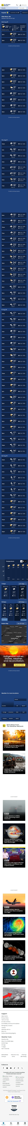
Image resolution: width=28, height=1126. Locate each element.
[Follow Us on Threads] (18, 1068)
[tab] (21, 561)
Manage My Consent (6, 1025)
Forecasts (21, 8)
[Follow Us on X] (22, 1068)
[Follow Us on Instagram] (7, 1068)
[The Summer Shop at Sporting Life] (23, 717)
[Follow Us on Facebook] (3, 1068)
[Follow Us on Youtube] (11, 1068)
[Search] (17, 5)
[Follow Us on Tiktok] (14, 1068)
